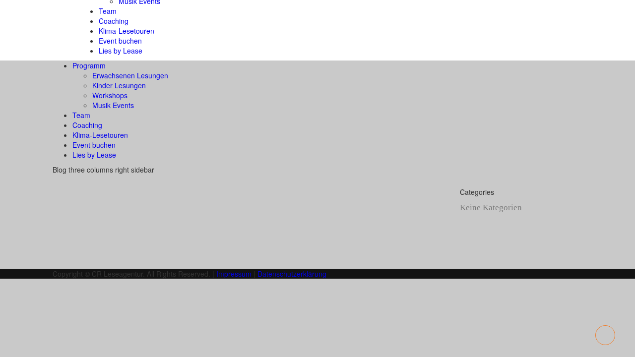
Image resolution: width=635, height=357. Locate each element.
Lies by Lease (120, 51)
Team (108, 11)
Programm (89, 65)
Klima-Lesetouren (126, 31)
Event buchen (120, 41)
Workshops (109, 95)
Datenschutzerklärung (291, 274)
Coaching (113, 21)
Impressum (234, 274)
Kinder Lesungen (119, 85)
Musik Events (113, 105)
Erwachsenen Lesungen (130, 75)
